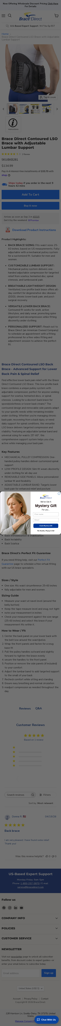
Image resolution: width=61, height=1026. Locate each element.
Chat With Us (48, 1019)
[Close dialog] (59, 493)
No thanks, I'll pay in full (45, 530)
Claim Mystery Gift (45, 526)
